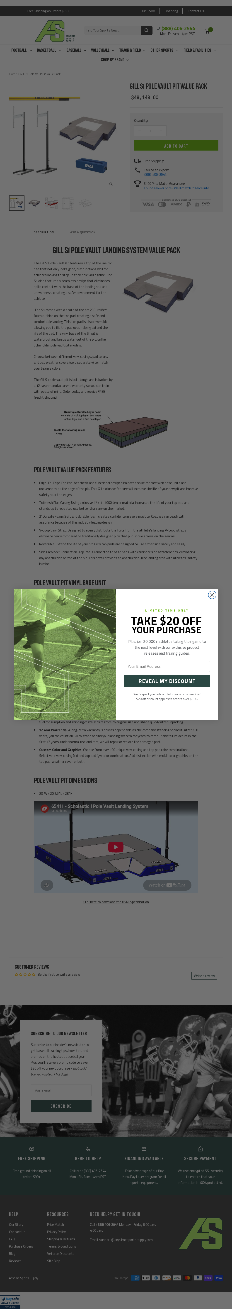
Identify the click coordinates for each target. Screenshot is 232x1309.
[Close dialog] (212, 595)
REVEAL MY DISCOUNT (167, 681)
